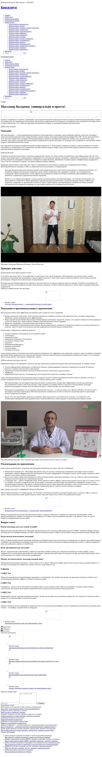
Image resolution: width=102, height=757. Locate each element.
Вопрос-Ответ (9, 22)
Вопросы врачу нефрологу (18, 33)
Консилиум (9, 7)
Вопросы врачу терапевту (17, 47)
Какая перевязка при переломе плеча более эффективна (28, 675)
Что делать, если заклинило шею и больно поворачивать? (20, 709)
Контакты (8, 51)
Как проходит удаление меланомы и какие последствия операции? (27, 737)
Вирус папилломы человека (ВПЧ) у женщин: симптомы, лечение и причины (31, 741)
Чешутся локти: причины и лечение (13, 712)
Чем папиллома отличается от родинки (18, 752)
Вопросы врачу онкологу (17, 42)
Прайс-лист (9, 17)
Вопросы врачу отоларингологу (19, 44)
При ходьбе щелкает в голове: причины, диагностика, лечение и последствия (27, 730)
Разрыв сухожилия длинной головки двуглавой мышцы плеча (30, 688)
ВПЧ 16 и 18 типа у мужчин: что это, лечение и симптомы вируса (27, 748)
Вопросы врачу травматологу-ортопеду (22, 46)
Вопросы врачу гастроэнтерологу (20, 31)
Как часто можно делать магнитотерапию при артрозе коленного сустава (34, 661)
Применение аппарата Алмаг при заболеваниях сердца (23, 623)
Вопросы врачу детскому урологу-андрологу (24, 28)
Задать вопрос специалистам (18, 24)
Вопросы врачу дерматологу (18, 29)
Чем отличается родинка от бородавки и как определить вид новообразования (31, 744)
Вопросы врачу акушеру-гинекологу (21, 38)
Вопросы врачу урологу (17, 26)
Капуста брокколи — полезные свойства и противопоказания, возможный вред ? (28, 727)
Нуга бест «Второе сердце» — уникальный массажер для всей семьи (28, 304)
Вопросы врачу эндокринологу (19, 40)
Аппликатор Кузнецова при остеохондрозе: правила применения (31, 648)
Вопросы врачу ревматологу (18, 49)
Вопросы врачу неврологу (18, 35)
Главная (7, 15)
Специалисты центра (12, 20)
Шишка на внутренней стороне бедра (13, 723)
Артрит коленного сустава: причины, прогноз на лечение (20, 716)
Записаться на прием (12, 19)
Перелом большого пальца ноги (12, 719)
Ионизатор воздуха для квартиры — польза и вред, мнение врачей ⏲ (28, 510)
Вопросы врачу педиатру (17, 37)
